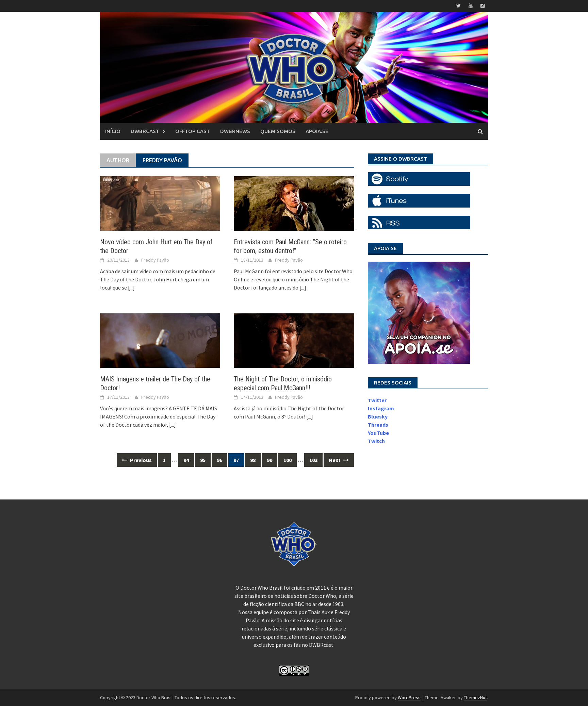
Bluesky (378, 416)
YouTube (378, 432)
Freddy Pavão (155, 260)
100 (287, 460)
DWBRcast (145, 131)
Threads (378, 424)
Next (335, 460)
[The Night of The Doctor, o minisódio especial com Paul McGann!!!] (294, 339)
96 (219, 460)
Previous (140, 460)
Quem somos (277, 131)
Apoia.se (317, 131)
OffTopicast (192, 131)
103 (313, 460)
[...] (131, 287)
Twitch (376, 441)
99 (269, 460)
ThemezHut (475, 697)
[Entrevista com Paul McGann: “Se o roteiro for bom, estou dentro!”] (294, 202)
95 (203, 460)
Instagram (381, 408)
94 (186, 460)
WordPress (409, 697)
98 (253, 460)
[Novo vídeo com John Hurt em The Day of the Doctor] (160, 202)
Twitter (377, 400)
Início (112, 131)
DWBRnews (235, 131)
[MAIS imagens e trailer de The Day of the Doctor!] (160, 339)
